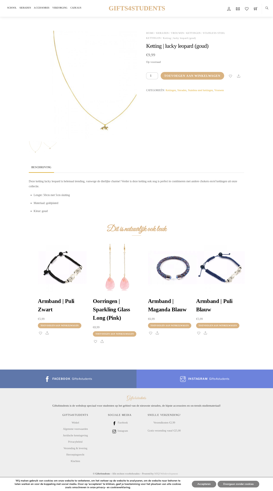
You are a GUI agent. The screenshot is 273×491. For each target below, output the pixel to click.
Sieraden (25, 8)
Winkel (75, 422)
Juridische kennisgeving (75, 435)
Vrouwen (177, 33)
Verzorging (59, 8)
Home (150, 33)
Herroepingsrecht (75, 454)
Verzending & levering (75, 448)
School (12, 8)
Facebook (122, 422)
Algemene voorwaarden (75, 428)
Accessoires (41, 8)
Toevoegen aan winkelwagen (192, 75)
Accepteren (204, 484)
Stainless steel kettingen (200, 90)
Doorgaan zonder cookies (238, 484)
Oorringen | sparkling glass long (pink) (111, 309)
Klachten (75, 461)
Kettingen (193, 33)
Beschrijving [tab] (41, 167)
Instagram (122, 430)
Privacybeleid (75, 441)
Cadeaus (76, 8)
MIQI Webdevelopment (166, 473)
